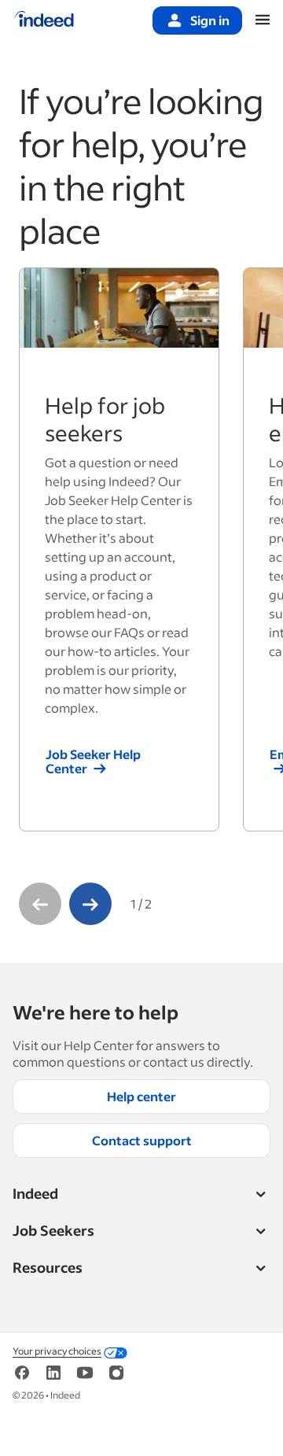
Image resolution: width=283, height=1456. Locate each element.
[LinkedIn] (53, 1371)
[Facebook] (22, 1371)
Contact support (142, 1140)
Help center (141, 1096)
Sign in (210, 20)
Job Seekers (53, 1230)
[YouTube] (84, 1371)
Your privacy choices (57, 1351)
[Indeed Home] (44, 20)
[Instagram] (116, 1371)
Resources (48, 1267)
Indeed (35, 1193)
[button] (40, 904)
